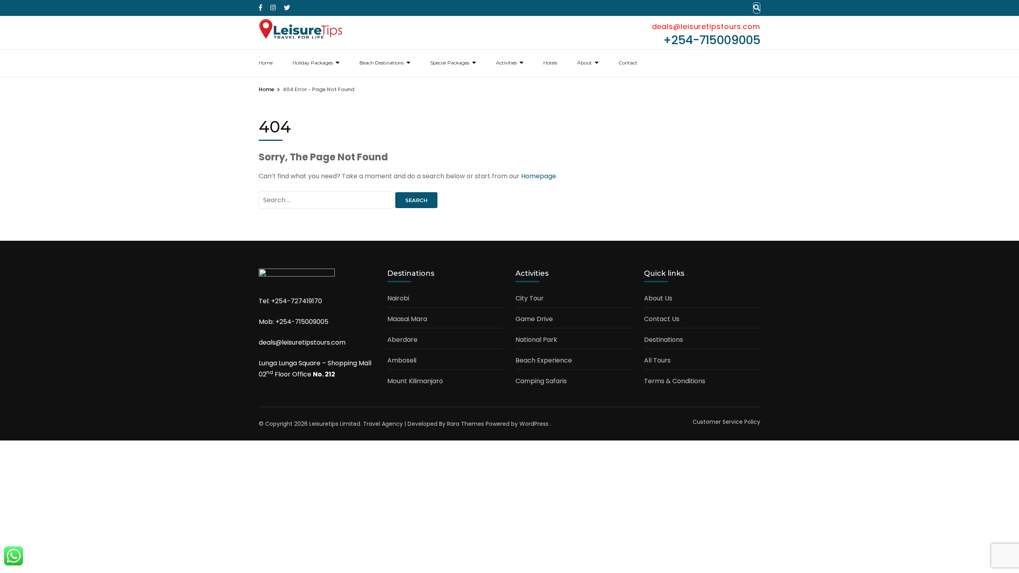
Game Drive (534, 319)
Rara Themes (465, 424)
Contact (628, 63)
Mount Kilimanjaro (415, 381)
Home (266, 63)
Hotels (550, 63)
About (584, 63)
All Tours (657, 360)
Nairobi (398, 298)
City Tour (529, 298)
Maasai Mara (407, 319)
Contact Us (661, 319)
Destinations (663, 339)
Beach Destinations (381, 63)
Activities (506, 63)
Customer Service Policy (726, 422)
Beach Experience (543, 360)
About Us (658, 298)
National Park (536, 339)
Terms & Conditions (674, 381)
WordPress (534, 424)
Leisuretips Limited (334, 424)
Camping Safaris (541, 381)
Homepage (538, 176)
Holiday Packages (313, 63)
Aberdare (402, 339)
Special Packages (449, 63)
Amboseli (401, 360)
